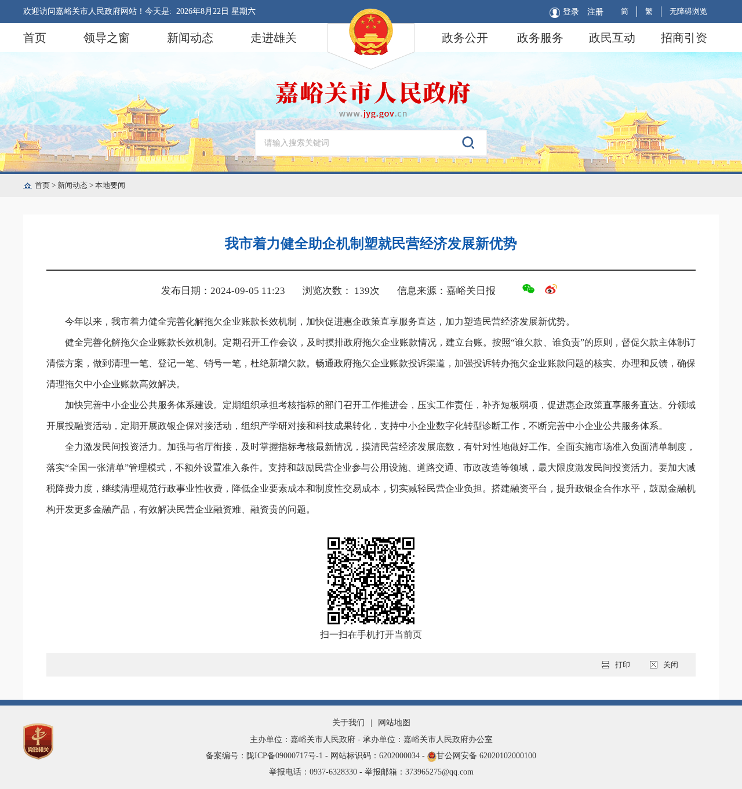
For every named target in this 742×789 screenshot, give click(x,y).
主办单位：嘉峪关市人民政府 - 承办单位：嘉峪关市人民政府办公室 (371, 739)
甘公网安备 (371, 755)
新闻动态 (190, 37)
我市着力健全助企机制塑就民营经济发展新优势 (371, 243)
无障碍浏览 (688, 11)
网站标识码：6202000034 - (378, 755)
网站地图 (394, 722)
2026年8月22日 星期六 (216, 11)
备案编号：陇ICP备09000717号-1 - (268, 755)
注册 (595, 12)
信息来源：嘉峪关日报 (446, 290)
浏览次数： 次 (341, 290)
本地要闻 (110, 185)
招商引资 (684, 37)
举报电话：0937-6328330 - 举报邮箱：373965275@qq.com (371, 772)
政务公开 (465, 37)
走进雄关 (273, 37)
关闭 (670, 664)
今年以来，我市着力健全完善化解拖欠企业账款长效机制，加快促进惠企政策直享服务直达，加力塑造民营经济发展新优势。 (320, 321)
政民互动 (612, 37)
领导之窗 (106, 37)
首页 (34, 37)
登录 (571, 12)
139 (362, 290)
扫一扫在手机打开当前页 (371, 634)
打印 (622, 664)
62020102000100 (507, 755)
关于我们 (348, 722)
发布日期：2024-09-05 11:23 (223, 290)
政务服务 (540, 37)
